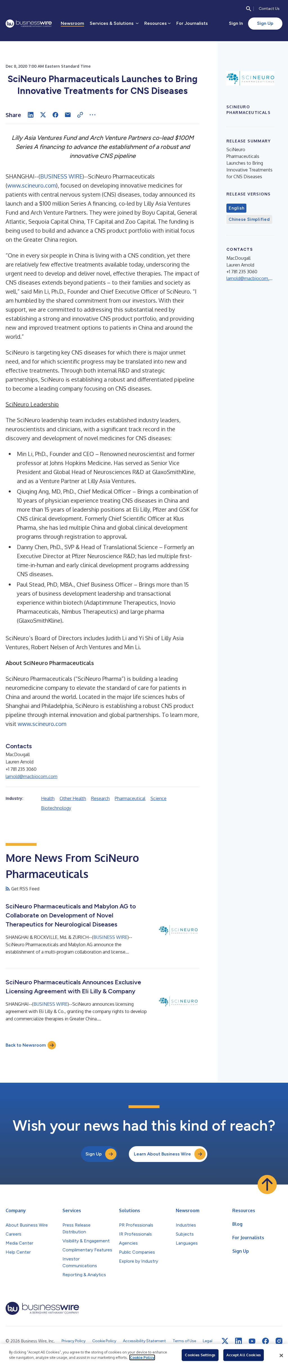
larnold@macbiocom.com (31, 776)
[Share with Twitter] (43, 114)
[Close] (281, 1355)
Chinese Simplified (249, 219)
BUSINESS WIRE (61, 176)
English (236, 208)
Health (48, 798)
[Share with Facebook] (55, 114)
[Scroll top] (267, 1184)
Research (100, 798)
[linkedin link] (238, 1341)
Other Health (73, 798)
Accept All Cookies (243, 1355)
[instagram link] (279, 1341)
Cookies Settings (200, 1355)
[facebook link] (265, 1341)
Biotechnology (56, 808)
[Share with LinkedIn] (30, 114)
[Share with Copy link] (80, 114)
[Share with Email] (67, 114)
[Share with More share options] (92, 114)
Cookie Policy (142, 1357)
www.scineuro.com (31, 185)
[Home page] (29, 23)
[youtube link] (252, 1341)
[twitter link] (225, 1341)
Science (158, 798)
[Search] (248, 8)
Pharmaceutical (130, 798)
